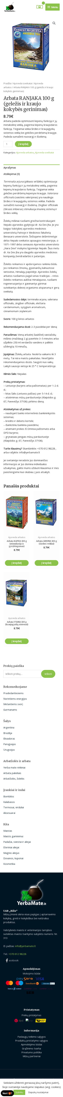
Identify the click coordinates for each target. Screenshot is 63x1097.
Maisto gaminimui (13, 836)
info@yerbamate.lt (25, 946)
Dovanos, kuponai (13, 858)
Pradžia (7, 83)
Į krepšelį (23, 144)
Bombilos (8, 796)
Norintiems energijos (15, 698)
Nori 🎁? (7, 1093)
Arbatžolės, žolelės (13, 778)
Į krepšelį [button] (17, 562)
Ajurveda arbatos (25, 152)
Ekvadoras (9, 738)
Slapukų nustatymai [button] (38, 1092)
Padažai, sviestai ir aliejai (17, 841)
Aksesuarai (9, 813)
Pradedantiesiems (13, 693)
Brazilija (7, 733)
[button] (54, 23)
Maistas (7, 830)
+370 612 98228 (17, 954)
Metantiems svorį (13, 704)
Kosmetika (9, 863)
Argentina (8, 727)
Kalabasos (9, 802)
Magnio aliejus (11, 853)
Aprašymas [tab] (10, 167)
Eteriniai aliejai (11, 847)
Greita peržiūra (16, 530)
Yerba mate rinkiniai (14, 767)
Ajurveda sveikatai (22, 83)
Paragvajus (9, 744)
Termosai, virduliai (13, 807)
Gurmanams (10, 709)
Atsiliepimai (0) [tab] (12, 174)
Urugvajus (9, 749)
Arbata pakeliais (12, 773)
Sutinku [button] (19, 1092)
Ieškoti (48, 673)
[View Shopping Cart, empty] (39, 6)
